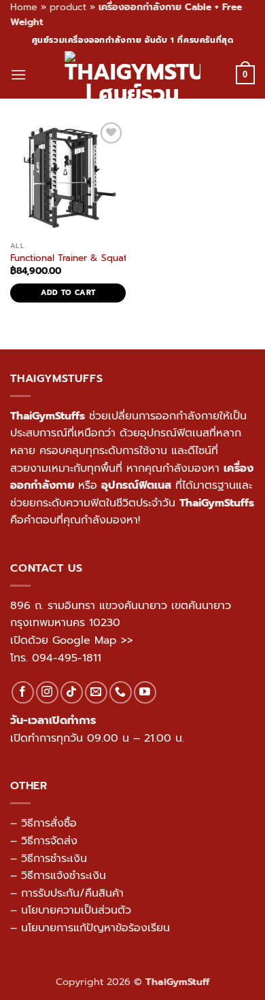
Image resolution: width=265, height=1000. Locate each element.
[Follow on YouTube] (145, 692)
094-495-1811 (66, 658)
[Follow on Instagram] (47, 692)
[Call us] (120, 692)
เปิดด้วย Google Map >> (71, 640)
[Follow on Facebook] (23, 692)
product (68, 7)
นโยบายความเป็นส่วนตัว (76, 910)
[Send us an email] (96, 692)
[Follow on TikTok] (71, 692)
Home (23, 7)
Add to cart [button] (68, 292)
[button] (18, 74)
